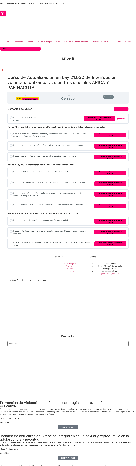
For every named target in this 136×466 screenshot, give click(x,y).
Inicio (7, 42)
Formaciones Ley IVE (100, 42)
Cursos (128, 42)
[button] (3, 13)
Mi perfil (68, 58)
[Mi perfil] (68, 53)
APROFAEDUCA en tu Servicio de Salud (72, 42)
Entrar (5, 48)
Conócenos (18, 42)
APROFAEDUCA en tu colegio (40, 42)
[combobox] (68, 343)
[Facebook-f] (13, 270)
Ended (19, 99)
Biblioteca (117, 42)
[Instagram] (19, 270)
